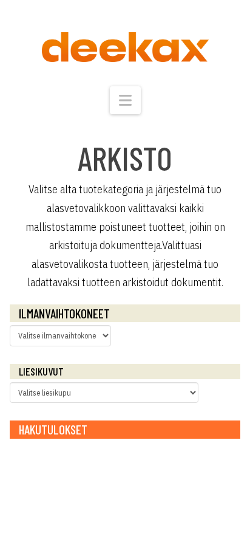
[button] (125, 100)
